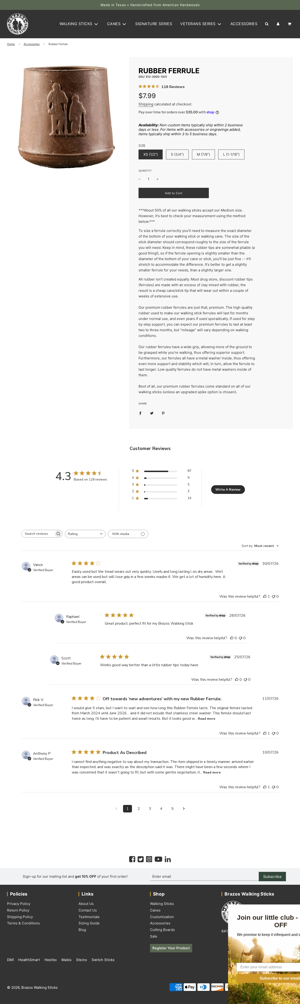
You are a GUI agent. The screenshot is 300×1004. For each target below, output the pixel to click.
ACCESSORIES (244, 24)
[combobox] (85, 534)
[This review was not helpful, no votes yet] (273, 596)
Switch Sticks (103, 960)
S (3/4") (177, 154)
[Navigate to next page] (183, 808)
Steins (82, 960)
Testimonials (89, 917)
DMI (11, 960)
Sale (153, 936)
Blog (82, 929)
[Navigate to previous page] (116, 808)
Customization (162, 917)
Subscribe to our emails (247, 978)
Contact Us (88, 910)
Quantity (145, 170)
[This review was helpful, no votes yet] (231, 638)
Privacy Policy (18, 903)
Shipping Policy (20, 917)
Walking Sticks (162, 903)
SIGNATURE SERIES (153, 24)
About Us (86, 903)
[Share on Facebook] (140, 413)
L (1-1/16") (231, 154)
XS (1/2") (150, 154)
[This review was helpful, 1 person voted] (264, 596)
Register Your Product (171, 948)
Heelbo (51, 960)
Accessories (32, 44)
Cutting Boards (162, 929)
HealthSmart (29, 960)
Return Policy (18, 910)
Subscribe (272, 876)
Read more (206, 718)
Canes (155, 910)
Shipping (146, 104)
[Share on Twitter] (151, 413)
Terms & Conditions (23, 923)
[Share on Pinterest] (163, 413)
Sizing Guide (89, 923)
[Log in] (278, 24)
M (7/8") (203, 154)
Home (11, 44)
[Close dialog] (295, 908)
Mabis (67, 960)
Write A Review (227, 489)
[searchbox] (38, 533)
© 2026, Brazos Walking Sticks (32, 987)
